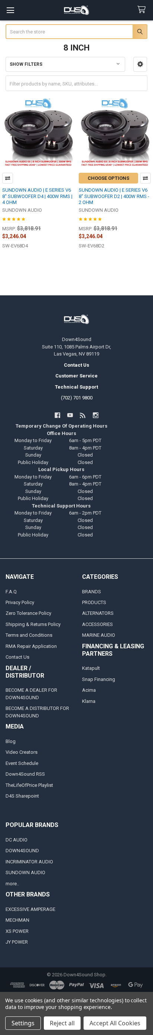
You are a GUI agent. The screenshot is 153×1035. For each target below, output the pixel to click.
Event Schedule (22, 763)
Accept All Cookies (114, 1023)
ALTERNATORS (98, 613)
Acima (89, 690)
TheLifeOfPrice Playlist (29, 785)
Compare (7, 178)
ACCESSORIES (97, 624)
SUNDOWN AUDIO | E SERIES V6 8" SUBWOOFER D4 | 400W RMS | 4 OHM (37, 196)
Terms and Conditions (29, 635)
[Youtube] (70, 415)
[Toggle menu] (10, 10)
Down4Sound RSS (25, 774)
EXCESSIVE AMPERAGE (30, 909)
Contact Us (17, 657)
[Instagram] (95, 415)
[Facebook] (57, 415)
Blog (11, 741)
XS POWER (17, 931)
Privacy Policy (20, 602)
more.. (12, 883)
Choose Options (108, 178)
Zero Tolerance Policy (28, 613)
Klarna (88, 701)
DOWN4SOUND (22, 850)
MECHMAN (17, 920)
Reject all (62, 1023)
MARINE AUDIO (98, 635)
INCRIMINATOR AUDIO (29, 861)
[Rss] (83, 415)
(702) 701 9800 (76, 397)
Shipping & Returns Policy (33, 624)
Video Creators (22, 752)
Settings (23, 1023)
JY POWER (17, 942)
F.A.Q (11, 591)
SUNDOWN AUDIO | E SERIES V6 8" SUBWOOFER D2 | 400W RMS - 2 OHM (114, 196)
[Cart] (143, 9)
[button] (140, 64)
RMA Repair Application (31, 646)
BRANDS (91, 591)
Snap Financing (98, 679)
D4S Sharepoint (22, 796)
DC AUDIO (16, 840)
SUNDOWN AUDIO (25, 872)
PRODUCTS (94, 602)
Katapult (91, 668)
